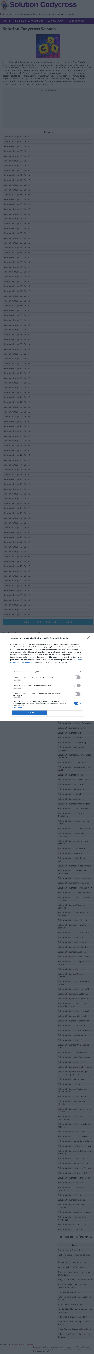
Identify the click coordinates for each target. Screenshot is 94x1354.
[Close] (89, 638)
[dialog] (47, 677)
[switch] (77, 677)
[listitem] (47, 671)
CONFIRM (29, 713)
